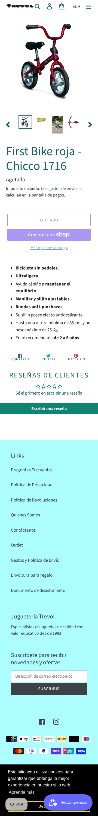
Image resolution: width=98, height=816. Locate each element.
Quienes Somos (25, 515)
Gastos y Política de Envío (35, 560)
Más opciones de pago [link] (49, 248)
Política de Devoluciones (34, 500)
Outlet (17, 545)
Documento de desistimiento (38, 590)
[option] (25, 122)
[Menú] (88, 6)
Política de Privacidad (32, 485)
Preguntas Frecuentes (32, 470)
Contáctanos (23, 530)
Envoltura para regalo (32, 575)
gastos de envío (62, 189)
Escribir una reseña (49, 409)
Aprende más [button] (22, 792)
